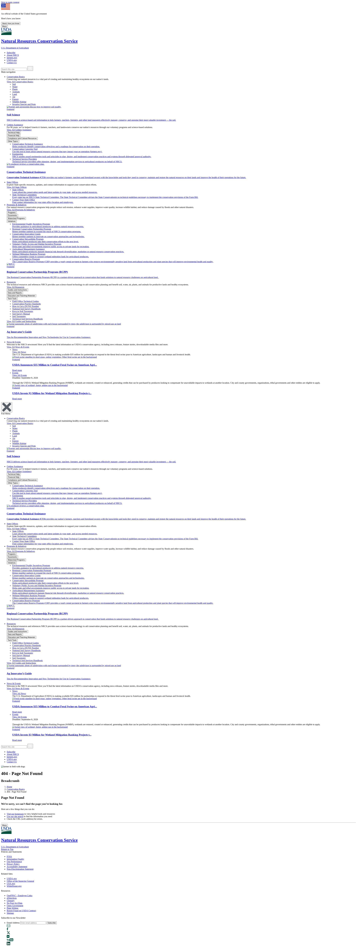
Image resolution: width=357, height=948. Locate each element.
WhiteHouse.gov (14, 886)
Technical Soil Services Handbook (27, 319)
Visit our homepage (15, 814)
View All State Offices (16, 187)
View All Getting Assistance (19, 130)
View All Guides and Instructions (21, 321)
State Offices (12, 182)
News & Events (14, 342)
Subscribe (11, 52)
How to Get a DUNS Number (25, 306)
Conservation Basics (16, 77)
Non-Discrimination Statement (20, 869)
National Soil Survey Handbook (26, 309)
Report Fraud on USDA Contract (21, 910)
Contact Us (12, 62)
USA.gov (11, 883)
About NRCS (13, 55)
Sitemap (10, 913)
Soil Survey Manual (21, 314)
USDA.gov (12, 60)
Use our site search (15, 816)
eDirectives (12, 898)
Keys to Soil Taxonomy (22, 311)
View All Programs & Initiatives (21, 210)
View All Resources (15, 287)
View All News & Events (18, 347)
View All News (19, 352)
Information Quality (15, 859)
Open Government (15, 905)
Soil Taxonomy (19, 316)
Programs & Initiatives (16, 205)
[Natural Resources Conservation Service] (178, 32)
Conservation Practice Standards (26, 304)
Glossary (11, 900)
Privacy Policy (13, 864)
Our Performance (14, 861)
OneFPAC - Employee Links (19, 895)
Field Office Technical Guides (25, 301)
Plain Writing (12, 908)
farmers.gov (12, 57)
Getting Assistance (15, 125)
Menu (4, 26)
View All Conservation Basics (20, 82)
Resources (11, 282)
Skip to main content (10, 2)
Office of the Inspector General (20, 881)
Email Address (13, 923)
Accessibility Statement (17, 866)
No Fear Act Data (14, 903)
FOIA (9, 856)
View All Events (19, 375)
